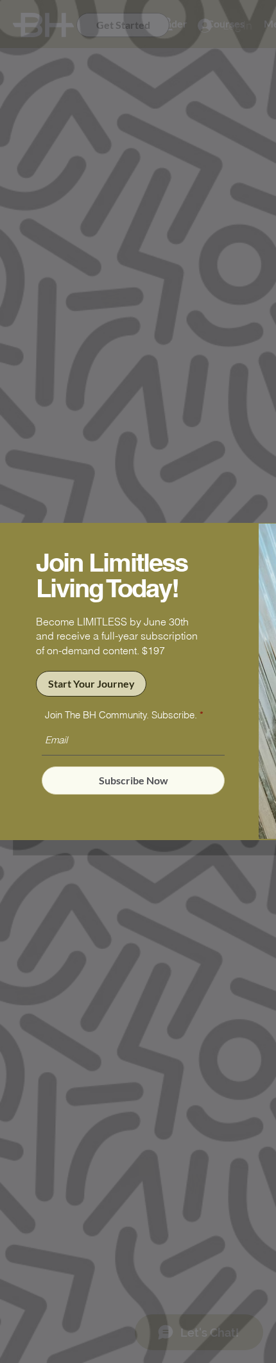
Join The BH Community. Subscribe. (121, 715)
